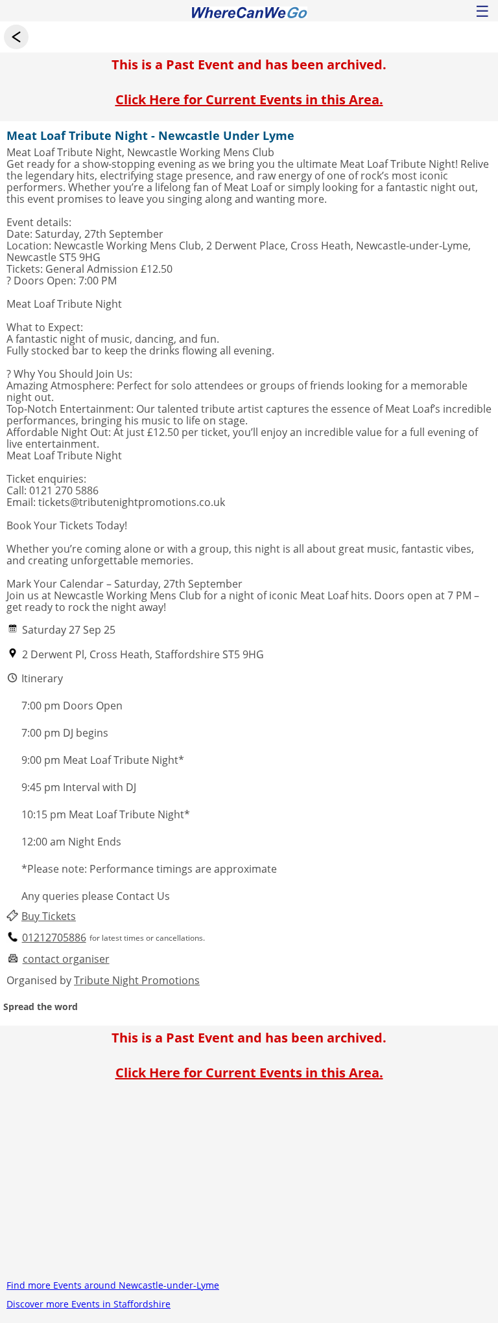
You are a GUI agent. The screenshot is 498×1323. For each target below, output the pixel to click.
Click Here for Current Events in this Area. (249, 99)
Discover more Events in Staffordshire (88, 1304)
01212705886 (54, 938)
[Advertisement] (249, 1185)
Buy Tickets (48, 916)
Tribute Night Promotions (137, 980)
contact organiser (66, 959)
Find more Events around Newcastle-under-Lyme (112, 1285)
